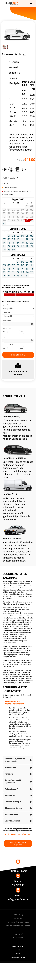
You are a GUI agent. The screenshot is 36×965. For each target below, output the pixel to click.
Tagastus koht (6, 312)
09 (13, 239)
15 (9, 242)
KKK (18, 950)
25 (22, 246)
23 (13, 246)
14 (4, 242)
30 (31, 220)
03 (18, 235)
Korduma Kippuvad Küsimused (18, 834)
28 (4, 249)
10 (18, 239)
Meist (18, 954)
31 (4, 223)
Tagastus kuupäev (8, 337)
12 (27, 239)
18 (22, 242)
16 (13, 242)
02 (13, 235)
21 (4, 246)
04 (22, 235)
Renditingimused (18, 946)
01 (9, 235)
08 (8, 239)
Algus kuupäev (7, 320)
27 (31, 246)
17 (18, 242)
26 (27, 246)
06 (31, 235)
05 (27, 235)
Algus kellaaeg (7, 328)
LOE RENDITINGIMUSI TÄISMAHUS (18, 843)
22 (8, 246)
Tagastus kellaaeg (8, 344)
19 (27, 242)
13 (32, 239)
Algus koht (5, 305)
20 (31, 242)
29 (27, 220)
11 (22, 239)
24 (18, 246)
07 (4, 239)
